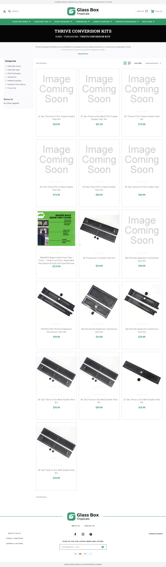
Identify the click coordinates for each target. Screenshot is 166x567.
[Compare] (71, 86)
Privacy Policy (14, 533)
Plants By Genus (20, 22)
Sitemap (99, 564)
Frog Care (147, 22)
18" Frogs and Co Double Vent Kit (99, 258)
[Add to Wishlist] (71, 80)
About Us (76, 526)
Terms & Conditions (14, 538)
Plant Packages (62, 22)
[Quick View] (71, 74)
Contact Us (89, 526)
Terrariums (81, 22)
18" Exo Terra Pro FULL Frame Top (142, 187)
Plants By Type (41, 22)
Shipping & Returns (14, 543)
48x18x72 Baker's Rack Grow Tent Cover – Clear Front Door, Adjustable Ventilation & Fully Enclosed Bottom (56, 260)
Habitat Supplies (101, 22)
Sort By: (138, 63)
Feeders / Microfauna (126, 22)
